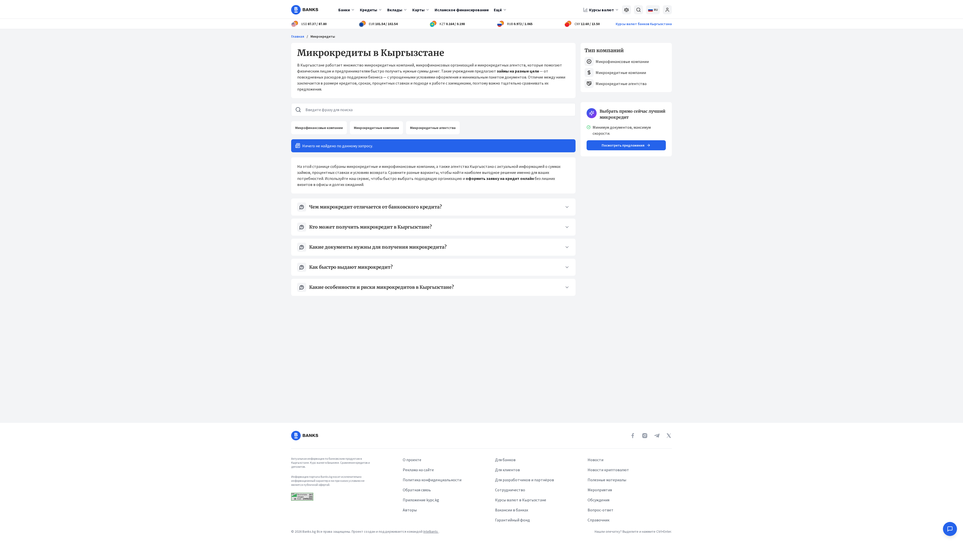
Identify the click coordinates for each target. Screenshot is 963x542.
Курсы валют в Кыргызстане (520, 499)
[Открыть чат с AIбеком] (950, 529)
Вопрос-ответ (600, 509)
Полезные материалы (607, 479)
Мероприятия (600, 489)
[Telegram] (657, 436)
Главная (297, 36)
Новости (595, 459)
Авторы (410, 509)
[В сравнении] (626, 9)
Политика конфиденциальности (432, 479)
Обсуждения (598, 499)
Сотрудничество (510, 489)
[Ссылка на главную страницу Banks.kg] (304, 10)
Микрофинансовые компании (319, 127)
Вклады (394, 9)
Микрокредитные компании (376, 127)
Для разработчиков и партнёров (524, 479)
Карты (418, 9)
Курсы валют (601, 9)
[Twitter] (669, 436)
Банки (344, 9)
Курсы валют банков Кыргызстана (644, 24)
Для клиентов (507, 469)
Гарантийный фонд (512, 519)
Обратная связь (417, 489)
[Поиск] (638, 9)
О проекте (412, 459)
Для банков (505, 459)
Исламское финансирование (462, 9)
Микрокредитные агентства (433, 127)
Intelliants (431, 531)
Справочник (598, 519)
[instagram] (645, 436)
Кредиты (368, 9)
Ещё (498, 9)
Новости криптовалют (608, 469)
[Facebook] (633, 436)
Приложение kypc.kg (421, 499)
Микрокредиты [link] (322, 36)
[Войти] (667, 9)
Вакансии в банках (511, 509)
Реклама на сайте (418, 469)
